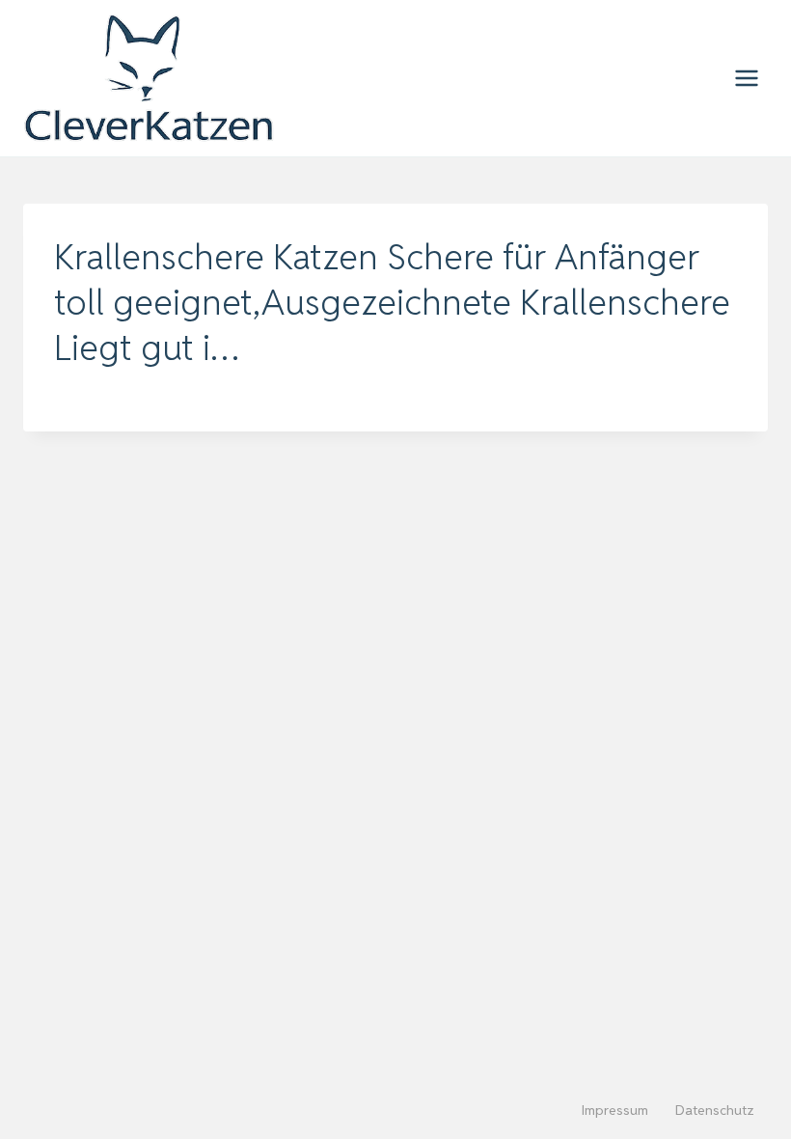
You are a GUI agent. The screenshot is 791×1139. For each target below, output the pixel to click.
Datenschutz (714, 1110)
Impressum (615, 1110)
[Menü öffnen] (746, 78)
